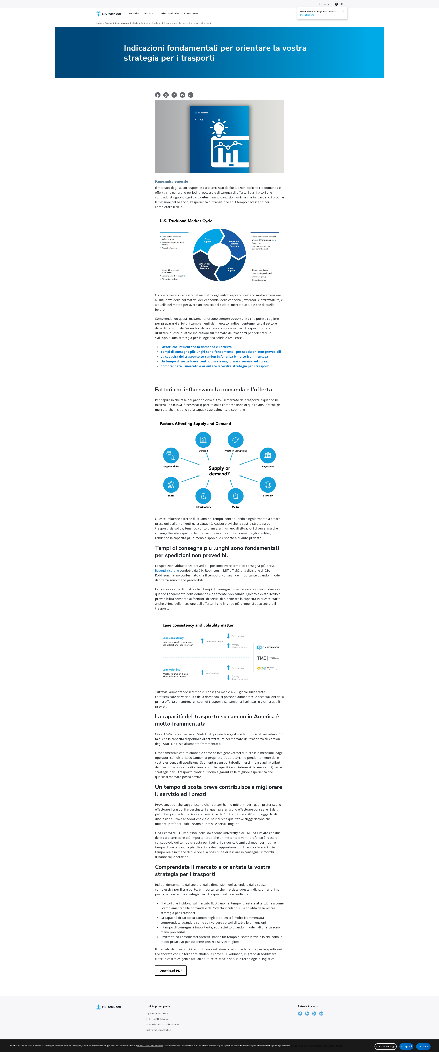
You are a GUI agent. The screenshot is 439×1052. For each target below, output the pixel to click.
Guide (135, 23)
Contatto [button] (190, 13)
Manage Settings (385, 1046)
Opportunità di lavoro (157, 1013)
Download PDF (170, 971)
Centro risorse (122, 23)
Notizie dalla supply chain (158, 1030)
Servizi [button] (133, 13)
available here (307, 14)
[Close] (343, 11)
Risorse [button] (149, 13)
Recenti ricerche (167, 570)
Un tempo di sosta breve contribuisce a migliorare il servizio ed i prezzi (215, 361)
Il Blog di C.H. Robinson (157, 1019)
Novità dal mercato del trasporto (162, 1024)
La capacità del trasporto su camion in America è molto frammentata (214, 356)
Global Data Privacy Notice (150, 1045)
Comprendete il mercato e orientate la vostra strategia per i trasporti (215, 366)
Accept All (406, 1046)
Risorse (108, 23)
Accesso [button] (323, 4)
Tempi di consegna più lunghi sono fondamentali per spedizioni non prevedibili (221, 352)
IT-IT (341, 4)
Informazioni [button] (169, 13)
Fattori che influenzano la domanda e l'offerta (196, 347)
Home (99, 23)
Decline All (423, 1046)
